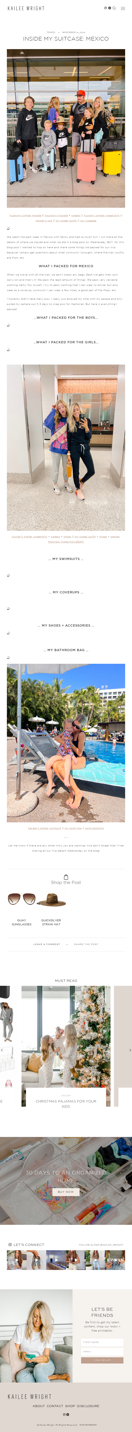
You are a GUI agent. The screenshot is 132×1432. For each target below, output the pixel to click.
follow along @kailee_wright (101, 1245)
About (39, 1406)
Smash (93, 1425)
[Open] (17, 1260)
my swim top (73, 828)
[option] (21, 907)
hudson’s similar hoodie (25, 216)
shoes (67, 537)
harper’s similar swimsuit (44, 828)
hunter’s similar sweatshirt (102, 216)
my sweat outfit (66, 221)
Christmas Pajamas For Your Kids (66, 1104)
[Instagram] (24, 1268)
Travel (51, 33)
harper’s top (44, 221)
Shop (70, 1406)
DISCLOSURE (88, 1406)
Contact (55, 1406)
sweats (76, 216)
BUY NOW (66, 1192)
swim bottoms (94, 828)
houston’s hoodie (56, 216)
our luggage (88, 221)
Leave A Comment (47, 944)
